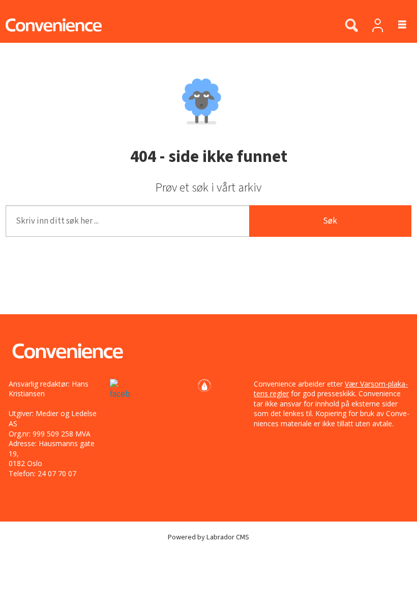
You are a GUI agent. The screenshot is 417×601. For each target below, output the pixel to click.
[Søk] (351, 26)
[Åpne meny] (396, 25)
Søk (330, 221)
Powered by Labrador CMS (208, 537)
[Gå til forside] (167, 25)
